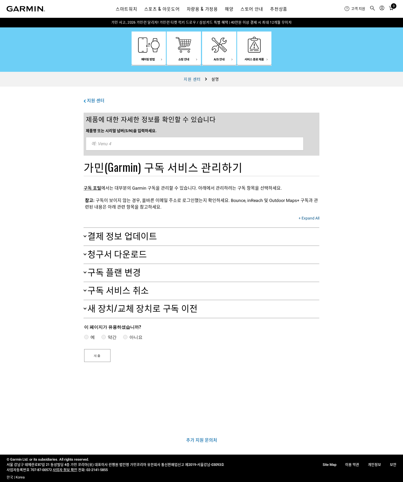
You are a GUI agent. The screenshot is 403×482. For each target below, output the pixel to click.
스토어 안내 (251, 8)
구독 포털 (92, 188)
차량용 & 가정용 (202, 8)
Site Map (329, 465)
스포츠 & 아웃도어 (162, 8)
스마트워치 (126, 8)
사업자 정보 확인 (65, 470)
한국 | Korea (16, 477)
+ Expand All (309, 218)
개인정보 (374, 465)
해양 (229, 8)
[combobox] (194, 144)
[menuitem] (355, 9)
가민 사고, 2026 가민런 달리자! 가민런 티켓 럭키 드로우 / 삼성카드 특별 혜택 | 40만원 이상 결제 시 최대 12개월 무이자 (201, 22)
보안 (393, 465)
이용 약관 (352, 465)
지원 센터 (192, 79)
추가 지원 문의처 (201, 440)
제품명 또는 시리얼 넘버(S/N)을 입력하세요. (121, 131)
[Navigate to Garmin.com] (26, 9)
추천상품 (278, 8)
